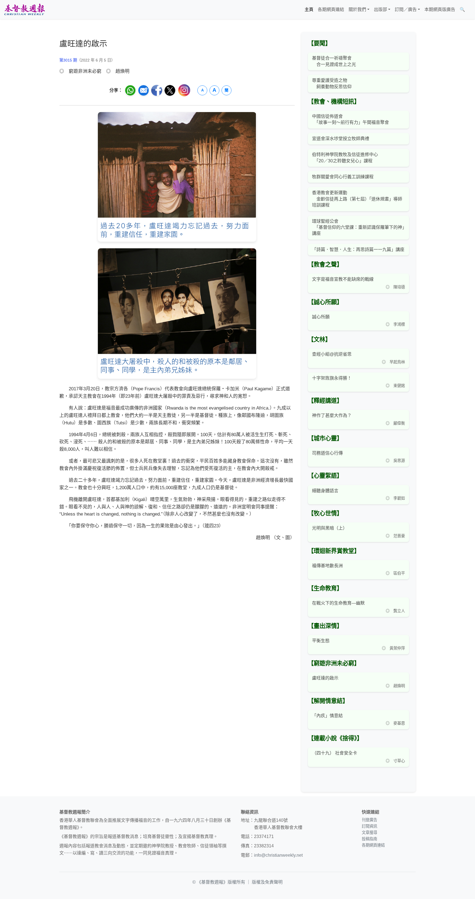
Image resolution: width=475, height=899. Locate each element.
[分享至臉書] (156, 90)
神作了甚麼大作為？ (332, 415)
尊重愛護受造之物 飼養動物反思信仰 (332, 83)
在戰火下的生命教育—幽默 (338, 603)
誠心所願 (321, 316)
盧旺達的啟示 (325, 678)
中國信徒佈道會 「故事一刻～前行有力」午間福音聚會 (350, 119)
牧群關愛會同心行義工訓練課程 (343, 176)
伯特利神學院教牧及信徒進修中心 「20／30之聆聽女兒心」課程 (345, 157)
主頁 (309, 9)
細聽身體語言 (325, 490)
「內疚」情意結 (327, 715)
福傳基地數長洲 (327, 565)
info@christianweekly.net (278, 855)
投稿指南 (369, 839)
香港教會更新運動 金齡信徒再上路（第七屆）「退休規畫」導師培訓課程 (357, 198)
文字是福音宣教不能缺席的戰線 (343, 279)
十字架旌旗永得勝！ (332, 378)
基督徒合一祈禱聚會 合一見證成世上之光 (334, 61)
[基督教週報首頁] (24, 9)
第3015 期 (68, 60)
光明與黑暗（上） (329, 528)
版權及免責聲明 (267, 882)
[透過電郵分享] (143, 90)
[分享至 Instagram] (184, 90)
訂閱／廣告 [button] (406, 9)
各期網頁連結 (331, 9)
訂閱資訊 (369, 826)
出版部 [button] (380, 9)
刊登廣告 (369, 820)
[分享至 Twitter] (169, 90)
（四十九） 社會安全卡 (334, 753)
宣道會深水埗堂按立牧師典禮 (340, 138)
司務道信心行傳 (327, 453)
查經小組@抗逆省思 (332, 354)
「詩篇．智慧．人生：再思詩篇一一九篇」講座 (358, 249)
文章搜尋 (369, 832)
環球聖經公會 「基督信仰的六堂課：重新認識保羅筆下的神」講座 (358, 227)
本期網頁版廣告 (439, 9)
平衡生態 (321, 640)
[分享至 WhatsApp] (130, 90)
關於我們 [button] (357, 9)
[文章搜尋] (469, 9)
